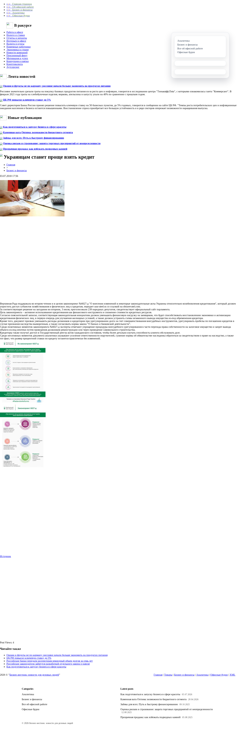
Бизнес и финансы (16, 170)
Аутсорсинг (13, 67)
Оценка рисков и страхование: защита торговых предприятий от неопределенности (51, 143)
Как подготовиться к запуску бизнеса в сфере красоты (34, 127)
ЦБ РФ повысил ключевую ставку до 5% (27, 99)
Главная (10, 164)
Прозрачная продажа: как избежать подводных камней (35, 148)
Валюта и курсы (15, 43)
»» (19, 4)
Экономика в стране (17, 49)
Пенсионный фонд (16, 55)
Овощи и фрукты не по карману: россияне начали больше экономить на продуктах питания (57, 86)
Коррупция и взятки (17, 61)
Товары (168, 674)
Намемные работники (18, 46)
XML (232, 674)
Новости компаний (17, 52)
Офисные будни (219, 674)
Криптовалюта (14, 64)
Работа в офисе (14, 32)
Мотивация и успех (17, 58)
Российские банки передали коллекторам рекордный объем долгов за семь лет (49, 661)
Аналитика (202, 674)
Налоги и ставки (15, 35)
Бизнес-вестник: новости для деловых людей (34, 674)
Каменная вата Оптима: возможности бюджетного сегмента (38, 132)
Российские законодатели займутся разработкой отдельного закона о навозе (48, 663)
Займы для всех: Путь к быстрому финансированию (33, 138)
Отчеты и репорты (16, 38)
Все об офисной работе (34, 704)
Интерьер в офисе (16, 41)
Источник (5, 556)
